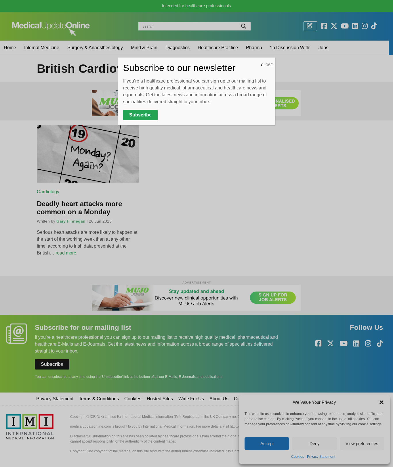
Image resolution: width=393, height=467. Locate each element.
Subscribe (140, 114)
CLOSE (267, 65)
